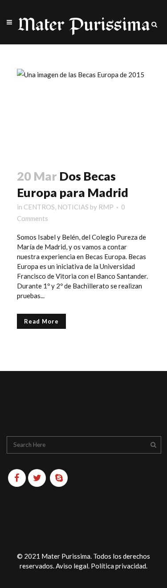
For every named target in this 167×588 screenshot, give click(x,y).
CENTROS (39, 207)
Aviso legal (72, 566)
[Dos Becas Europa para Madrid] (84, 113)
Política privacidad (118, 566)
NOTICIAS (73, 207)
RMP (106, 207)
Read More (41, 321)
